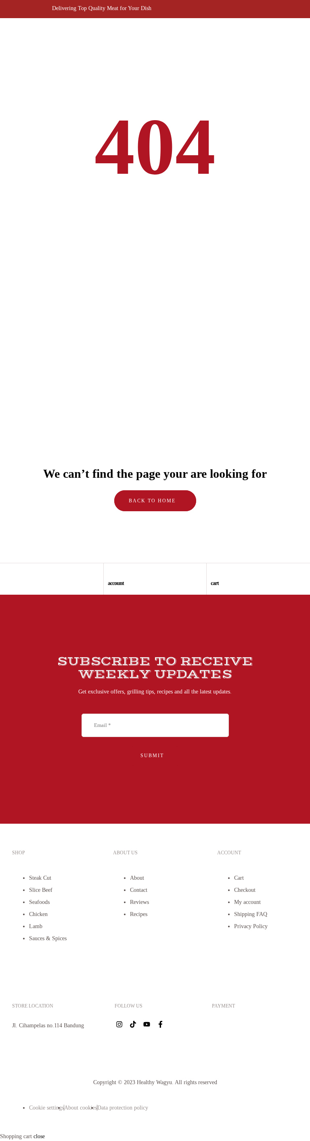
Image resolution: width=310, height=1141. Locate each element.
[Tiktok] (133, 1024)
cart (215, 583)
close (39, 1136)
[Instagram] (119, 1024)
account (116, 583)
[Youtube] (146, 1024)
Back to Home (153, 501)
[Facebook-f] (160, 1024)
